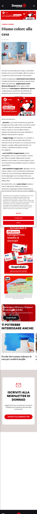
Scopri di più (11, 318)
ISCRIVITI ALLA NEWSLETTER (18, 417)
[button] (2, 6)
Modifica (18, 213)
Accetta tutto (18, 218)
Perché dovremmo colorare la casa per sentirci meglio (16, 358)
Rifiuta (18, 223)
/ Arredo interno (8, 24)
